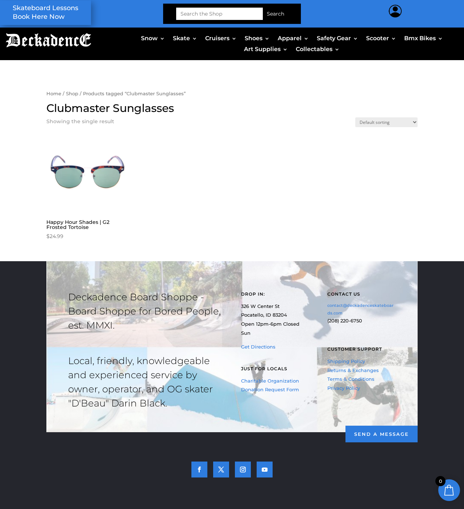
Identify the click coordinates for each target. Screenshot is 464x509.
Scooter (377, 39)
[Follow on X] (221, 469)
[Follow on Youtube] (265, 469)
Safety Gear (334, 39)
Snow (149, 39)
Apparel (290, 39)
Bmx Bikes (420, 39)
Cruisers (217, 39)
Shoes (253, 39)
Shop (72, 93)
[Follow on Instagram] (243, 469)
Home (53, 93)
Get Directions (258, 347)
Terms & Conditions (350, 379)
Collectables (314, 50)
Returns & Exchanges (353, 370)
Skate (181, 39)
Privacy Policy (343, 388)
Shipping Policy (346, 361)
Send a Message (381, 434)
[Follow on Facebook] (199, 469)
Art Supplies (262, 50)
